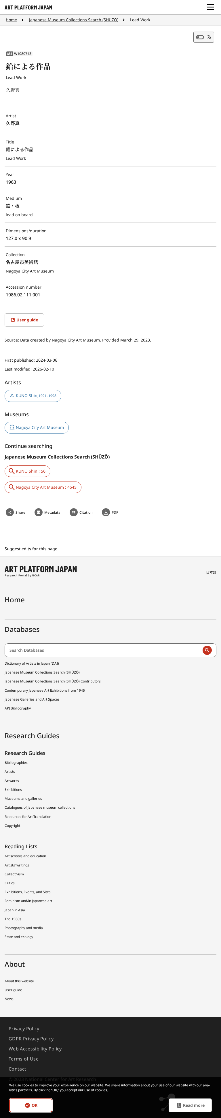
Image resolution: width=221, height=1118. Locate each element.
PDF (115, 512)
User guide (13, 989)
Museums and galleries (23, 798)
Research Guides (25, 752)
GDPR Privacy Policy (31, 1038)
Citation (86, 512)
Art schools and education (25, 856)
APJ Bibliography (18, 708)
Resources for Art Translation (28, 816)
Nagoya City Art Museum (40, 427)
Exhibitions (13, 789)
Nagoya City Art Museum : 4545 (46, 487)
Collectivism (14, 874)
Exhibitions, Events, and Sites (28, 891)
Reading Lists (21, 846)
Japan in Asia (15, 910)
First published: (20, 360)
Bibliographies (16, 762)
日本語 (211, 572)
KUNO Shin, (36, 395)
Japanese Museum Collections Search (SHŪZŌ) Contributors (53, 681)
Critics (10, 883)
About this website (19, 981)
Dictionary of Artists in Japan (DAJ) (32, 663)
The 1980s (13, 918)
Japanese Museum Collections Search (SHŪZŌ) (73, 19)
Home (11, 19)
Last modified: (19, 369)
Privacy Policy (24, 1028)
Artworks (12, 780)
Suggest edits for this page (31, 548)
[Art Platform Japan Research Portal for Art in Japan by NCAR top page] (28, 7)
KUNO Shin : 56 (30, 471)
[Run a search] (207, 650)
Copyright (12, 825)
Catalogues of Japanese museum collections (40, 807)
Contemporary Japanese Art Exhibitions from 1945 (45, 690)
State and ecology (19, 936)
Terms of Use (24, 1059)
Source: (12, 340)
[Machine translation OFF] (203, 37)
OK (34, 1105)
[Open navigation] (210, 7)
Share (20, 512)
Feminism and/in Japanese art (28, 900)
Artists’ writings (17, 865)
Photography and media (24, 927)
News (9, 998)
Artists (10, 771)
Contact (17, 1069)
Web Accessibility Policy (35, 1049)
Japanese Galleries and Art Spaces (32, 699)
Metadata (52, 512)
